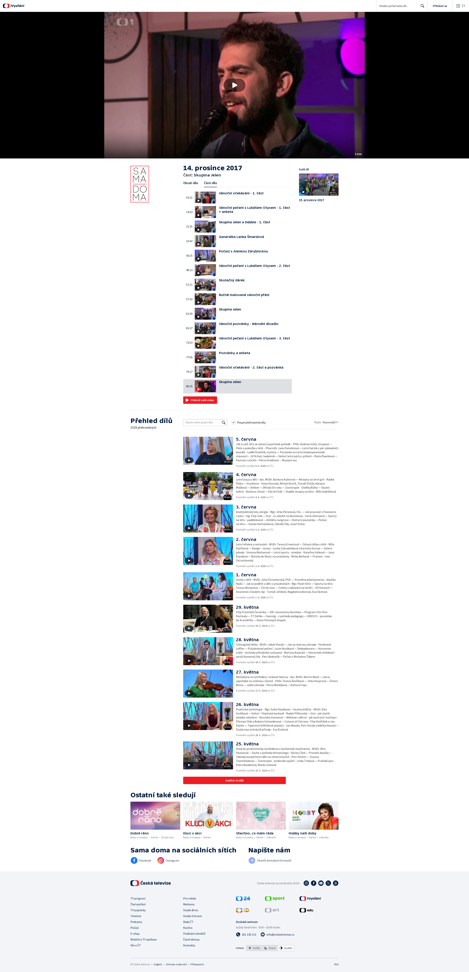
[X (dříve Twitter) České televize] (328, 883)
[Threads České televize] (336, 883)
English (158, 964)
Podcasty (136, 922)
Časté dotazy (191, 939)
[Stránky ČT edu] (306, 911)
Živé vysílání (137, 904)
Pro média (189, 898)
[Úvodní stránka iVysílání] (17, 6)
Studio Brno (190, 910)
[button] (234, 85)
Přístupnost (197, 964)
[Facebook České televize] (314, 883)
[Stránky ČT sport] (275, 899)
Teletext (135, 916)
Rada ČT (188, 922)
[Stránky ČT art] (272, 911)
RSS (336, 964)
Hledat (422, 6)
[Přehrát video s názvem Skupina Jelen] (234, 85)
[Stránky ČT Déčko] (242, 911)
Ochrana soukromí (176, 964)
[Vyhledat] (223, 422)
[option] (254, 948)
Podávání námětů (194, 933)
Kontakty (189, 945)
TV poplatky (138, 910)
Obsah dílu (190, 183)
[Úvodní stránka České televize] (150, 883)
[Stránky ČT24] (243, 899)
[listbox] (270, 948)
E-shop (134, 933)
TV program (137, 898)
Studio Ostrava (192, 916)
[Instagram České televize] (306, 883)
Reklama (188, 904)
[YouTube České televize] (321, 883)
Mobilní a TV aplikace (143, 939)
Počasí (134, 928)
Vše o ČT (135, 945)
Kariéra (187, 928)
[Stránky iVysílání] (310, 899)
